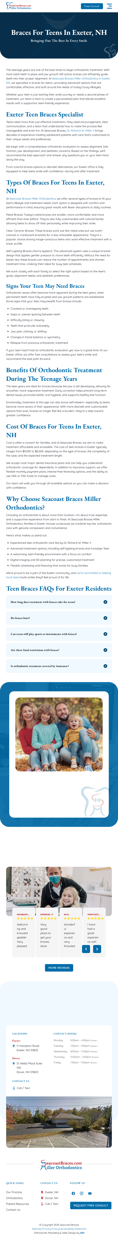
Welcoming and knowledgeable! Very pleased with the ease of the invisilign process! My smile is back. (22, 935)
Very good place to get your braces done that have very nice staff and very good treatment (46, 935)
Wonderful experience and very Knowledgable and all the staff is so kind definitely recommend (70, 935)
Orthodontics (14, 1198)
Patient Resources (17, 1204)
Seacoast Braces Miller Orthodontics (33, 198)
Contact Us (13, 1210)
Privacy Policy (51, 1228)
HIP (82, 1232)
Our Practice (14, 1192)
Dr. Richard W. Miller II (80, 130)
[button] (109, 6)
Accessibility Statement (73, 1228)
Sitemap (36, 1228)
